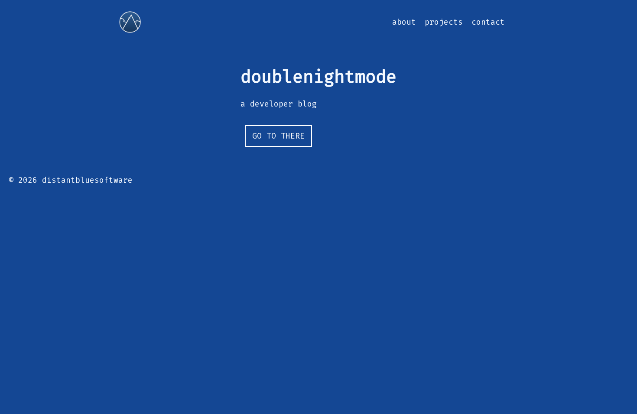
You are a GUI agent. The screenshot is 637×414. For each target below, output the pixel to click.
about (404, 22)
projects (444, 22)
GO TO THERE (278, 136)
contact (488, 22)
